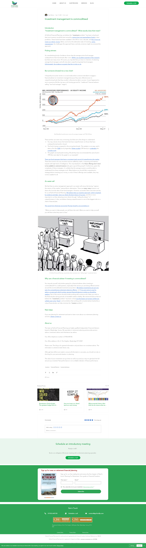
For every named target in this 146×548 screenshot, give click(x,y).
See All (107, 385)
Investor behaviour (65, 367)
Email (77, 480)
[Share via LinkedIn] (53, 372)
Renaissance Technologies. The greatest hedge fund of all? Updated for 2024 (47, 404)
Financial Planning (55, 367)
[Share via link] (56, 372)
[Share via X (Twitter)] (49, 372)
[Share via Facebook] (45, 372)
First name (64, 480)
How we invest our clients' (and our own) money (72, 404)
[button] (63, 3)
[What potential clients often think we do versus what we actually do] (98, 395)
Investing (47, 367)
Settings (132, 545)
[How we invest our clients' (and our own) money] (73, 395)
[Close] (144, 545)
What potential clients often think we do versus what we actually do (97, 404)
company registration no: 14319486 (89, 539)
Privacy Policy (60, 545)
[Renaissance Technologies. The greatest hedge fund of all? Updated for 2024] (48, 395)
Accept (139, 545)
